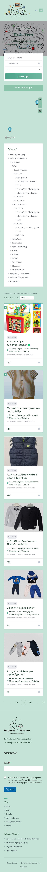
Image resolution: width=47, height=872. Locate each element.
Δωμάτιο (16, 162)
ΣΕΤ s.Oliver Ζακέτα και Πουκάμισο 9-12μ (21, 542)
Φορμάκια (22, 177)
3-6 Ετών (19, 196)
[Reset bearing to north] (40, 106)
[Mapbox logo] (10, 137)
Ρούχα (14, 166)
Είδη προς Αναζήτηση (19, 273)
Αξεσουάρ (16, 265)
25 (43, 702)
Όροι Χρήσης (11, 850)
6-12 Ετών (20, 200)
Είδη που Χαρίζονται (19, 277)
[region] (23, 118)
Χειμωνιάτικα (20, 169)
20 (30, 702)
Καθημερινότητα (14, 821)
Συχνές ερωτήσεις (14, 846)
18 (17, 702)
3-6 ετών (19, 223)
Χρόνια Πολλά (12, 817)
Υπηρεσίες (15, 281)
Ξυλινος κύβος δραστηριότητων (17, 343)
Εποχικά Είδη (18, 269)
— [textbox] (8, 69)
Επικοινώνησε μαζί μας (17, 842)
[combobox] (23, 69)
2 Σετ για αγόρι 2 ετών (21, 607)
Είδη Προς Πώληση (18, 158)
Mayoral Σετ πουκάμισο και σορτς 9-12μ (23, 409)
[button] (37, 102)
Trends (9, 814)
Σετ (19, 185)
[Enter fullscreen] (40, 111)
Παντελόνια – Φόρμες (27, 192)
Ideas (8, 806)
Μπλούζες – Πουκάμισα (28, 189)
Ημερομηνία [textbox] (26, 298)
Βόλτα (15, 250)
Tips (7, 810)
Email (7, 763)
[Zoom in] (40, 99)
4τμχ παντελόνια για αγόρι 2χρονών (20, 672)
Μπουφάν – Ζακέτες (26, 181)
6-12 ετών (20, 235)
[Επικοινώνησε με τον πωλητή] (39, 362)
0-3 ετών (19, 173)
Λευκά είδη (17, 242)
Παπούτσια (17, 239)
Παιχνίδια (16, 262)
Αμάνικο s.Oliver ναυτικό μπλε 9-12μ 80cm (22, 476)
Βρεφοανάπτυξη (19, 246)
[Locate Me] (39, 63)
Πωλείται (12, 337)
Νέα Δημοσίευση (17, 154)
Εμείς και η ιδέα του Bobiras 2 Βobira (22, 838)
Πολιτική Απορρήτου (30, 862)
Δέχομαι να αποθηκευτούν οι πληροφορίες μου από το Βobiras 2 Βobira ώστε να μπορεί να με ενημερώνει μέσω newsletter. (25, 780)
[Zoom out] (40, 103)
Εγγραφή (10, 789)
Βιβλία (15, 258)
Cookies (23, 866)
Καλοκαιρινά (20, 204)
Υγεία (8, 825)
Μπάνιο (15, 254)
